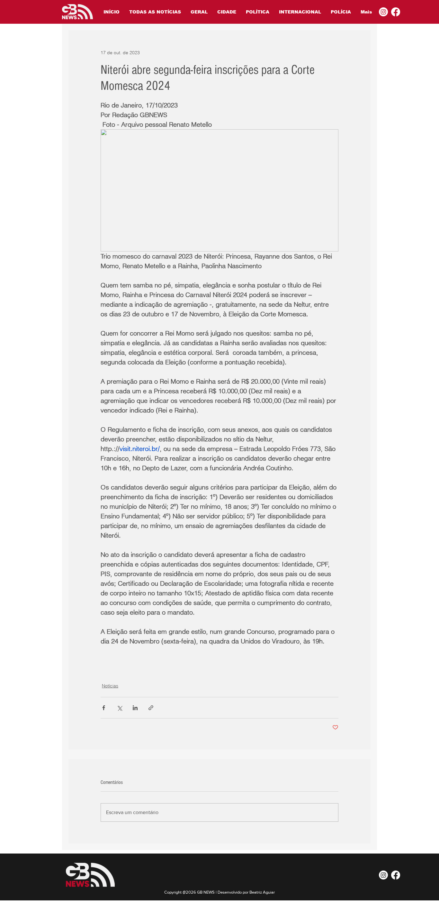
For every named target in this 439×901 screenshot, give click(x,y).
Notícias (110, 686)
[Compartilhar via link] (151, 708)
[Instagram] (383, 11)
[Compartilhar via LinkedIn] (135, 708)
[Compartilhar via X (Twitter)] (119, 708)
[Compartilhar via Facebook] (104, 708)
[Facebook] (395, 11)
